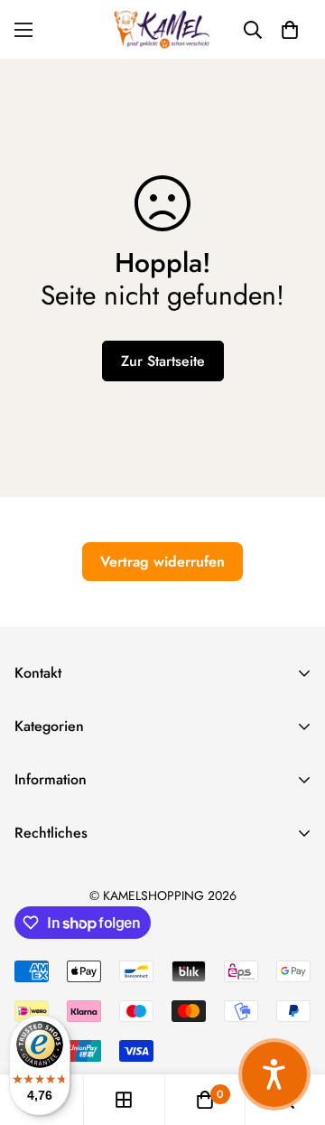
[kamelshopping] (162, 29)
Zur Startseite (163, 361)
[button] (290, 30)
